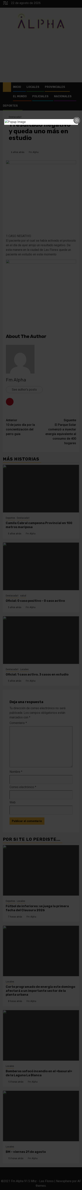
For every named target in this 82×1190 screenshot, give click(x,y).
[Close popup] (77, 120)
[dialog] (41, 122)
